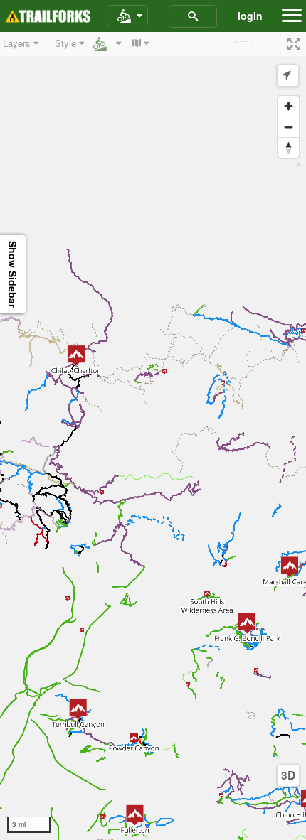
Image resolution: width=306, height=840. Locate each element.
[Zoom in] (288, 106)
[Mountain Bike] (127, 16)
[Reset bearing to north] (288, 147)
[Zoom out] (288, 127)
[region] (153, 436)
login (250, 16)
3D (288, 775)
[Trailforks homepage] (47, 16)
